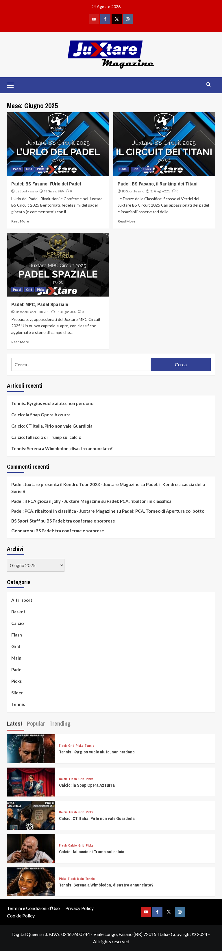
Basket (18, 611)
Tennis (18, 704)
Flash (16, 634)
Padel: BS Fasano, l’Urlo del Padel (46, 183)
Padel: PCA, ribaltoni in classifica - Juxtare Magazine (63, 511)
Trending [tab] (60, 723)
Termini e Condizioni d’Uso (33, 908)
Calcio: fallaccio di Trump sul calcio (46, 437)
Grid (29, 169)
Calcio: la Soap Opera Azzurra (41, 414)
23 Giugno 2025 (160, 191)
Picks (41, 169)
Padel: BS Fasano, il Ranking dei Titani (157, 183)
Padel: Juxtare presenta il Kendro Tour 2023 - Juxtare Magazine (75, 484)
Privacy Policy (79, 908)
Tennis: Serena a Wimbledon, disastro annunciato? (61, 448)
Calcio (17, 623)
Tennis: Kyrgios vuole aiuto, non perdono (52, 403)
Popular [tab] (36, 723)
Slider (17, 692)
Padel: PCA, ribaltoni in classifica (139, 501)
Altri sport (21, 600)
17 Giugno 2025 (66, 312)
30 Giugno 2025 (54, 191)
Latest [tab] (15, 723)
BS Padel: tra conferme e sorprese (81, 520)
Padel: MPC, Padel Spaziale (39, 304)
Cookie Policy (21, 915)
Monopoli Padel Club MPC (32, 312)
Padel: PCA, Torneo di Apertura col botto (163, 511)
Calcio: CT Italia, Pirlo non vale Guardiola (51, 425)
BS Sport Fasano (27, 191)
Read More (20, 221)
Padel (17, 169)
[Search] (208, 85)
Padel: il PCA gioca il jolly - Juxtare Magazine (55, 501)
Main (16, 658)
